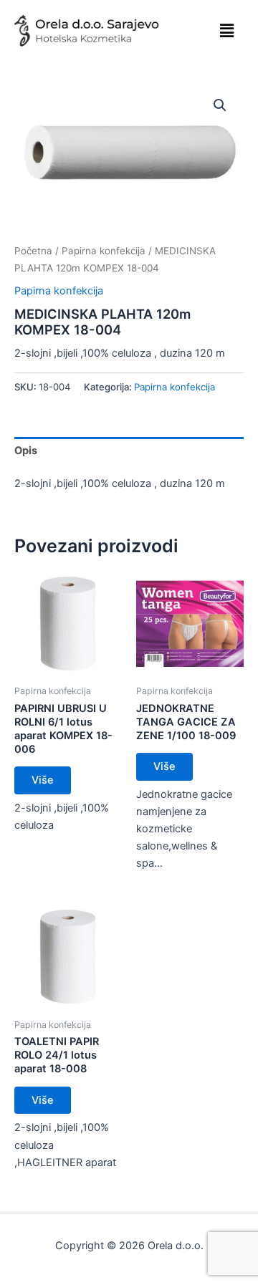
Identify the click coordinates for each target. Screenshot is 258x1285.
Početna (33, 250)
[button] (226, 30)
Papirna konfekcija (103, 250)
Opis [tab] (25, 450)
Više (43, 780)
